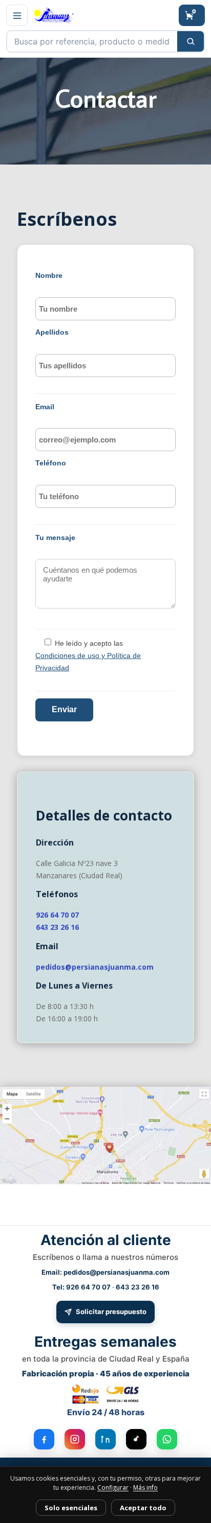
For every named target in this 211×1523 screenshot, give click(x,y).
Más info (145, 1487)
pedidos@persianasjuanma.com (95, 967)
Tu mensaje (55, 537)
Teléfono (50, 463)
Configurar (113, 1487)
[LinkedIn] (105, 1439)
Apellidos (52, 332)
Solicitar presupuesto (111, 1311)
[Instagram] (75, 1439)
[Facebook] (44, 1439)
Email (44, 407)
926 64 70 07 (57, 915)
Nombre (48, 275)
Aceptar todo (143, 1507)
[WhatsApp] (167, 1439)
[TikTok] (136, 1439)
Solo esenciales (71, 1507)
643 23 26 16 (57, 927)
